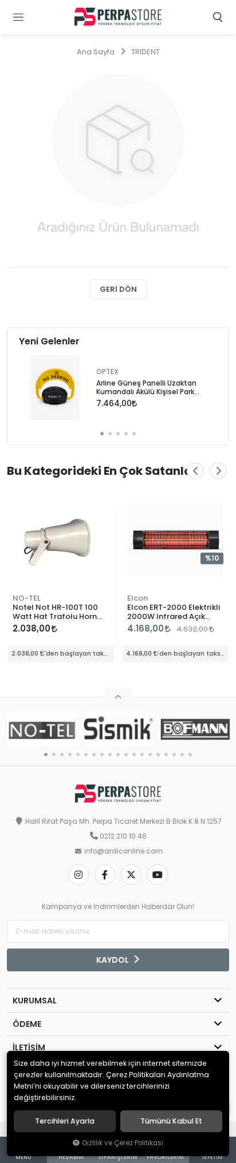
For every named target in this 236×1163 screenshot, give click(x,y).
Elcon (137, 598)
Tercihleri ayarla (65, 1121)
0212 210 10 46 (123, 836)
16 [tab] (166, 754)
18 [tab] (182, 754)
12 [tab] (134, 754)
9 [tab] (110, 754)
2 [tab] (110, 433)
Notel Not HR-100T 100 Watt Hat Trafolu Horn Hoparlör (55, 612)
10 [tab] (118, 754)
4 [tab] (126, 433)
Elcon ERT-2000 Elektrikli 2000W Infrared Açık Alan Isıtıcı (174, 612)
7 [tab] (94, 754)
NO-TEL (27, 598)
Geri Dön (118, 289)
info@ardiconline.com (123, 851)
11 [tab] (126, 754)
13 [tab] (142, 754)
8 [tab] (102, 754)
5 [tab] (134, 433)
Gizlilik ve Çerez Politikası (122, 1143)
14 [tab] (150, 754)
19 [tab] (190, 754)
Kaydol (113, 960)
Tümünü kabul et (171, 1121)
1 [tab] (102, 433)
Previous (195, 470)
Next (218, 470)
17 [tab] (174, 754)
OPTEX (107, 371)
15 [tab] (158, 754)
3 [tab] (118, 433)
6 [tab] (86, 754)
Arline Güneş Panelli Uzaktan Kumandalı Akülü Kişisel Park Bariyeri (146, 388)
